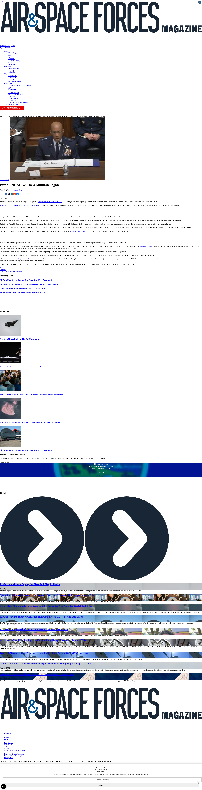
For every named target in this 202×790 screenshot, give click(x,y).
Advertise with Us (14, 98)
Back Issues (12, 78)
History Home (9, 83)
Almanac (11, 79)
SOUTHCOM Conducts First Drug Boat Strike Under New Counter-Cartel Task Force (31, 422)
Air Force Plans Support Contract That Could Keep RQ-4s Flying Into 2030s (27, 450)
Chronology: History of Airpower (19, 85)
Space (10, 57)
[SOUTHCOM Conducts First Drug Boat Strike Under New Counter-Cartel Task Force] (10, 418)
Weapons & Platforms (11, 104)
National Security (14, 61)
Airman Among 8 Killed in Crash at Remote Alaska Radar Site (34, 629)
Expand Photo (4, 180)
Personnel (11, 59)
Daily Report (8, 66)
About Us (7, 91)
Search (13, 46)
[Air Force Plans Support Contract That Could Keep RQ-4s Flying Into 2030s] (10, 446)
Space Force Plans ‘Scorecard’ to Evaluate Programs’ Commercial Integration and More (31, 394)
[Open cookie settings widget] (3, 786)
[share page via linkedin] (12, 194)
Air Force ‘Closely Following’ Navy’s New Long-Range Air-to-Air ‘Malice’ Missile (44, 640)
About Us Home (13, 93)
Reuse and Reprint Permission (18, 102)
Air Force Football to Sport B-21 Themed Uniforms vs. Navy (21, 367)
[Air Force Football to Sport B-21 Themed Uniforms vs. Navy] (10, 363)
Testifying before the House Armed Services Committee (18, 205)
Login (8, 46)
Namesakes (12, 89)
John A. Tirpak (18, 190)
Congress (3, 270)
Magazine (7, 74)
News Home (12, 53)
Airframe (11, 70)
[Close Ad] (198, 782)
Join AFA (3, 46)
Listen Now (101, 476)
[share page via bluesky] (17, 194)
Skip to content (5, 1)
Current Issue (12, 76)
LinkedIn (7, 739)
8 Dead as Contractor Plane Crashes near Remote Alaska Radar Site (37, 674)
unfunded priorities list (77, 231)
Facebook (7, 733)
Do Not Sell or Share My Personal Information (19, 756)
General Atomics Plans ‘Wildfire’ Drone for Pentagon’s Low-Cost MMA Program (44, 653)
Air (9, 55)
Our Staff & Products (15, 95)
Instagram (7, 737)
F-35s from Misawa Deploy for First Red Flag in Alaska (20, 339)
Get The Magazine (14, 81)
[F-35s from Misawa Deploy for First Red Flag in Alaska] (10, 335)
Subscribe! (11, 72)
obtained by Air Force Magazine (24, 259)
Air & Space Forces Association (14, 750)
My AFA (3, 48)
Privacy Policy (9, 758)
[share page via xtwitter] (9, 194)
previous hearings (145, 246)
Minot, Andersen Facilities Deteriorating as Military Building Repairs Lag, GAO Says (46, 663)
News (6, 51)
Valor (10, 87)
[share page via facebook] (6, 194)
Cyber (10, 62)
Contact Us (12, 100)
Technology (12, 64)
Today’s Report (13, 68)
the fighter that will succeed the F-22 (50, 202)
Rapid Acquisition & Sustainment (11, 272)
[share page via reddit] (14, 194)
